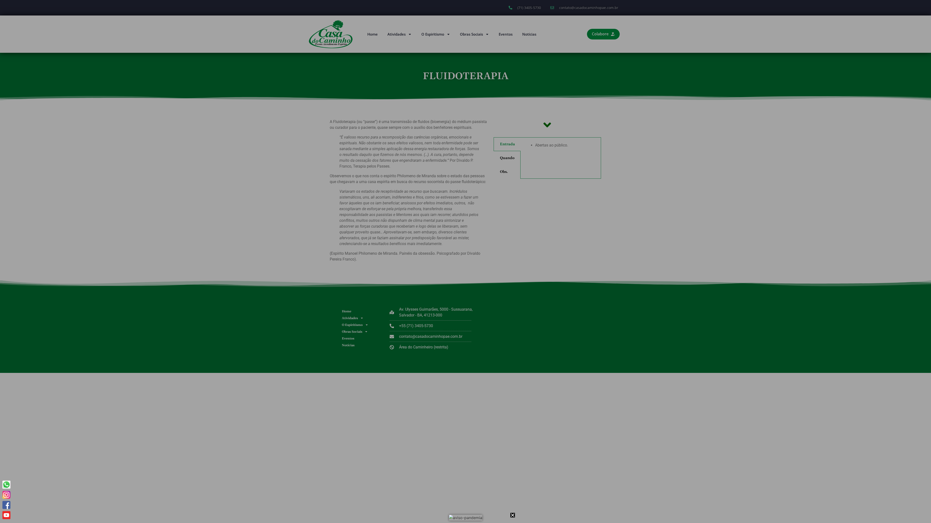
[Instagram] (6, 495)
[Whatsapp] (6, 485)
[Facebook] (6, 505)
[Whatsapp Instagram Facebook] (27, 500)
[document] (465, 261)
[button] (512, 515)
